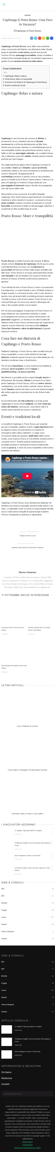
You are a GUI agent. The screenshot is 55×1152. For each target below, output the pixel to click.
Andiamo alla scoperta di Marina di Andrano (27, 547)
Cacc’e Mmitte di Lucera (27, 726)
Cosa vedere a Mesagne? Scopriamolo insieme (27, 770)
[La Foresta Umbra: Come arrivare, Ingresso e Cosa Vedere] (6, 870)
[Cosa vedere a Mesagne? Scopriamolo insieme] (27, 751)
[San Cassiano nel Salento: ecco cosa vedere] (14, 650)
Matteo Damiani (7, 38)
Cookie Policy (27, 1145)
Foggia (27, 910)
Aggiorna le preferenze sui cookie (27, 1148)
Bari (27, 889)
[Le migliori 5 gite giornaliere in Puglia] (6, 833)
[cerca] (51, 4)
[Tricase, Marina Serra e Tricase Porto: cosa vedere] (41, 612)
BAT (27, 896)
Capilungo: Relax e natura (16, 76)
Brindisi (27, 903)
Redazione (6, 1078)
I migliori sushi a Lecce (27, 536)
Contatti (5, 1084)
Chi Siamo (6, 1072)
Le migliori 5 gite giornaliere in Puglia (28, 830)
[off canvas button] (4, 4)
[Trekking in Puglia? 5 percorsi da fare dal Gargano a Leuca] (6, 845)
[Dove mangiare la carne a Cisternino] (6, 858)
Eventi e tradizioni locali (15, 85)
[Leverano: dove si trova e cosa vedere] (14, 612)
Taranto (27, 939)
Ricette (27, 924)
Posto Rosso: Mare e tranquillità (18, 79)
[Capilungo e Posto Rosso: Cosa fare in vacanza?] (27, 30)
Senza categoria (27, 931)
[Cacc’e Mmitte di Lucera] (27, 708)
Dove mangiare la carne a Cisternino (27, 855)
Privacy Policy (27, 1142)
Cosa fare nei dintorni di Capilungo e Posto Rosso (26, 82)
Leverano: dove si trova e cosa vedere (27, 813)
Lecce (27, 15)
